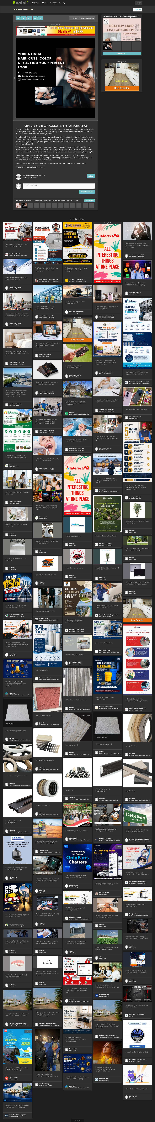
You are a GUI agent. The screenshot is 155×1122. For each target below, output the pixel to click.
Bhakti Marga (104, 1078)
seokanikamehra (15, 287)
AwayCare (102, 490)
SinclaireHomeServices (77, 279)
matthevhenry (44, 1084)
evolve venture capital (17, 616)
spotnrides (103, 894)
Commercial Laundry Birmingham (141, 383)
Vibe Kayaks (13, 1077)
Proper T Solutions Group (137, 881)
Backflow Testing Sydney (17, 1115)
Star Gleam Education (106, 373)
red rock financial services (18, 255)
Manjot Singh (133, 914)
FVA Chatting (73, 885)
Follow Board (89, 201)
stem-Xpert (13, 654)
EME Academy (104, 994)
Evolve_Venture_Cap (16, 614)
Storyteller (132, 1098)
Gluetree (132, 530)
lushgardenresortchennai (48, 1023)
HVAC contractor (105, 616)
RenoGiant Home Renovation (49, 281)
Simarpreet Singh (135, 498)
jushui (71, 707)
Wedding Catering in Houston (79, 840)
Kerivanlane (13, 465)
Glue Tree (132, 532)
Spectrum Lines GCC (106, 707)
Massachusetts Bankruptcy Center (141, 839)
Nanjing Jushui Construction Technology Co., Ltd (86, 709)
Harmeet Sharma (75, 917)
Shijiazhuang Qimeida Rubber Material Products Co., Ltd (58, 769)
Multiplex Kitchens (75, 662)
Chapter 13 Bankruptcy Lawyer (139, 841)
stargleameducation (106, 372)
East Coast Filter (104, 650)
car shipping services (76, 313)
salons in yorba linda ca (35, 167)
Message (53, 3)
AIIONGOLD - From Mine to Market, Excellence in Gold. (27, 695)
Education (12, 655)
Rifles (131, 1016)
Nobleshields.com (45, 1085)
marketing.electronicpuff (137, 1059)
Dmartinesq (73, 1049)
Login (139, 3)
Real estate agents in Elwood (79, 414)
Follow (90, 176)
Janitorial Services (135, 710)
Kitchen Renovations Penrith (49, 620)
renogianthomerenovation (48, 279)
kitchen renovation (75, 664)
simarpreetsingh (134, 497)
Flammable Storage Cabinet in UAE (111, 708)
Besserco (72, 412)
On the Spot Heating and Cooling (110, 615)
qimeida (132, 753)
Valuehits (72, 1000)
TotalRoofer (43, 850)
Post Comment (87, 192)
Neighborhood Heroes (76, 629)
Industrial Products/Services (109, 652)
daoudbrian (73, 838)
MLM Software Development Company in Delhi (85, 919)
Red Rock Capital (15, 254)
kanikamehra (14, 289)
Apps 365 (42, 890)
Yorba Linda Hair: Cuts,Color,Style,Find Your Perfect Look (52, 200)
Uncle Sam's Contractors (137, 708)
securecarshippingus (76, 311)
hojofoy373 (133, 1096)
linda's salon (20, 167)
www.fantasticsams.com (83, 18)
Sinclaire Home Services (77, 281)
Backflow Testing (15, 1116)
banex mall (43, 518)
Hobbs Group (43, 618)
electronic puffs (134, 1061)
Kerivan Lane (13, 466)
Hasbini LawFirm (105, 838)
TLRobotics (13, 877)
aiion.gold (12, 693)
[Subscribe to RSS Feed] (59, 3)
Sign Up (138, 9)
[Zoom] (35, 18)
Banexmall (43, 517)
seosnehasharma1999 (136, 255)
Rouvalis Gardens (105, 543)
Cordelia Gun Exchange (137, 1014)
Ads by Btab (55, 24)
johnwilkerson (104, 892)
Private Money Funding (137, 883)
